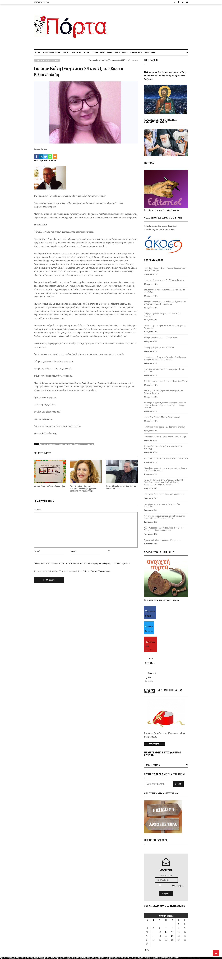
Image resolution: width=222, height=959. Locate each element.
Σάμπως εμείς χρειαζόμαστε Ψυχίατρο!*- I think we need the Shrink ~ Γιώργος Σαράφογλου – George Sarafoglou (165, 405)
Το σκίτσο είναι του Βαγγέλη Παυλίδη (161, 210)
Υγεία (109, 53)
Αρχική (37, 53)
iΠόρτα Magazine (51, 53)
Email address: (166, 875)
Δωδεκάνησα (98, 53)
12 (160, 932)
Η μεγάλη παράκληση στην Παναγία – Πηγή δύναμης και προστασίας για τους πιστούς (165, 358)
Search (178, 784)
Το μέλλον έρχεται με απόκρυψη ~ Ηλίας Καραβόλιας (166, 381)
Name (36, 551)
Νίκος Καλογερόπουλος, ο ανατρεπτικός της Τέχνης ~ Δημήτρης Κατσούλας (165, 469)
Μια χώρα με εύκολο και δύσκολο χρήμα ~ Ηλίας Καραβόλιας (164, 370)
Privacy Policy (81, 571)
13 (166, 932)
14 (172, 932)
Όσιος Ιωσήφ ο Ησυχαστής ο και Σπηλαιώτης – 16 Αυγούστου (165, 327)
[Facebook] (36, 155)
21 (172, 936)
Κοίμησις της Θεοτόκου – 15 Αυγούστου (160, 338)
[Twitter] (45, 155)
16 (185, 932)
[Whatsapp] (50, 155)
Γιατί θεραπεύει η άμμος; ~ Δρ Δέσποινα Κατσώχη (164, 427)
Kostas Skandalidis (48, 444)
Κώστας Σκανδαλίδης (98, 60)
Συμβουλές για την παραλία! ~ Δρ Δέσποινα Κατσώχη (166, 458)
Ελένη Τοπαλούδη (65, 444)
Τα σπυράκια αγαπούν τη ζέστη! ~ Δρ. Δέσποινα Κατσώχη (163, 447)
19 (160, 936)
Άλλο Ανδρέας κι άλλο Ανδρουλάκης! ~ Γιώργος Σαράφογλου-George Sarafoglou (164, 529)
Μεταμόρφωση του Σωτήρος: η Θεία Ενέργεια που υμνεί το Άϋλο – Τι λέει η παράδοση (164, 517)
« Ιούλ (146, 950)
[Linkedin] (41, 155)
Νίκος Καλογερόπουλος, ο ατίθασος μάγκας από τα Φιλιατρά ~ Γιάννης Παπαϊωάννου (165, 303)
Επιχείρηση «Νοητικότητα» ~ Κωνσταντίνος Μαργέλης (162, 315)
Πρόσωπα (76, 53)
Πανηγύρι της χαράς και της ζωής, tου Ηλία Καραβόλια (162, 505)
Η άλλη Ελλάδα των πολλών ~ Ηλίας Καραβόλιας (164, 494)
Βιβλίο (87, 53)
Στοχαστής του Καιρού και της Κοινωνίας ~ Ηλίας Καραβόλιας (164, 291)
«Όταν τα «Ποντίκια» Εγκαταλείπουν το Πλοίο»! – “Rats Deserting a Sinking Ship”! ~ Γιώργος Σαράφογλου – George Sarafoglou (164, 482)
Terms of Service (98, 571)
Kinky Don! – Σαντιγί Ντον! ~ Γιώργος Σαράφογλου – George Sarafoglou (165, 269)
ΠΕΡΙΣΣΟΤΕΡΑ (154, 744)
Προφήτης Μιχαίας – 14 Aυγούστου (159, 347)
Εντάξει (184, 958)
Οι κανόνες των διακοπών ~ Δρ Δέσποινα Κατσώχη (165, 437)
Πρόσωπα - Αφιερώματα (47, 60)
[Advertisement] (149, 26)
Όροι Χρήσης (150, 53)
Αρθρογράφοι (121, 53)
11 (153, 932)
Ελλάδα (66, 53)
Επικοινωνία (136, 53)
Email (73, 551)
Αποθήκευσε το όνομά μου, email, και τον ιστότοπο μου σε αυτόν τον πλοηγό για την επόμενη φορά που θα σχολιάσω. (82, 563)
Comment (38, 509)
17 (147, 936)
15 (179, 932)
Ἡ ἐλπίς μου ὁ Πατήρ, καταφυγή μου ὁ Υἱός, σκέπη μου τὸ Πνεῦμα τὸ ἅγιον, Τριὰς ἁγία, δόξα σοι (165, 76)
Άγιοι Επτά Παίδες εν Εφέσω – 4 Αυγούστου (162, 540)
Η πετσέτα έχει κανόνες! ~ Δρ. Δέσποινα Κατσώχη (164, 280)
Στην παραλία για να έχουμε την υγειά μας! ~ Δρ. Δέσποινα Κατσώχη (163, 392)
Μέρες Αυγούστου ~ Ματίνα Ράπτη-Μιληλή (162, 417)
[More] (55, 155)
